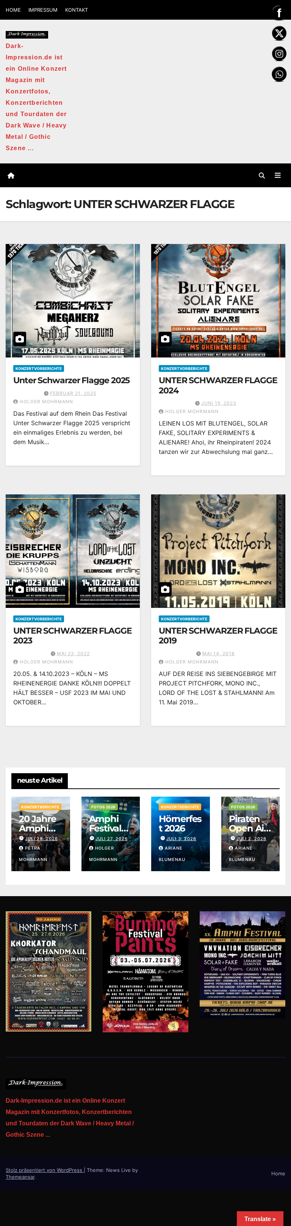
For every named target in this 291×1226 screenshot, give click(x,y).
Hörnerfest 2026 (180, 823)
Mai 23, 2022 (73, 653)
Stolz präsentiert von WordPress (45, 1170)
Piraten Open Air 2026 (248, 828)
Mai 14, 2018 (218, 653)
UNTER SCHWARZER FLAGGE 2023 (72, 636)
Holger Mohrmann (46, 401)
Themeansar (20, 1177)
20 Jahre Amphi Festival (37, 828)
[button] (262, 175)
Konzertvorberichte (39, 368)
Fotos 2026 (103, 807)
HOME (13, 10)
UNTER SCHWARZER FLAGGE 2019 (218, 636)
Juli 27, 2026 (111, 838)
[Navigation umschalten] (277, 175)
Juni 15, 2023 (218, 403)
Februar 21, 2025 (73, 393)
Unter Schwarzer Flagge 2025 (71, 380)
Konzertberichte (40, 807)
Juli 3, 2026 (181, 838)
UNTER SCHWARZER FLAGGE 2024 (218, 385)
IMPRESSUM (43, 10)
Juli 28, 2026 (41, 838)
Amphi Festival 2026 (105, 828)
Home (278, 1173)
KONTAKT (76, 10)
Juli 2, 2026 (251, 838)
